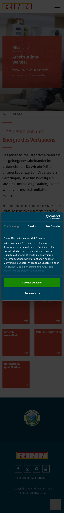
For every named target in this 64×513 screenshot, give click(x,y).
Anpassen (30, 293)
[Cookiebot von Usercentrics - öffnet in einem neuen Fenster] (46, 217)
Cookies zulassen (32, 282)
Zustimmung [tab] (11, 226)
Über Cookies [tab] (52, 226)
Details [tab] (32, 226)
